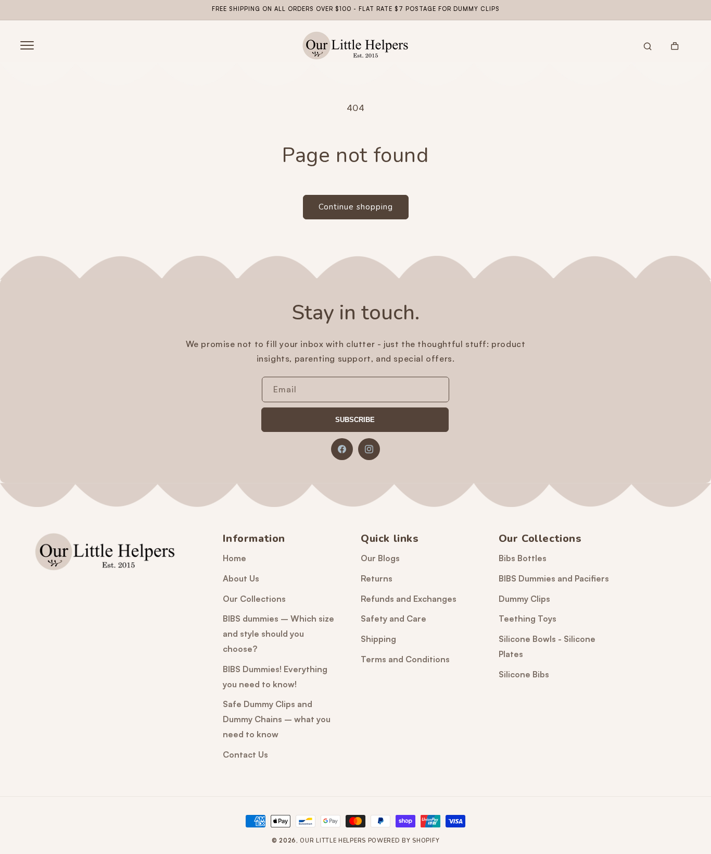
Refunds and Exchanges (408, 598)
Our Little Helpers (333, 841)
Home (234, 558)
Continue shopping (356, 207)
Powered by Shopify (404, 841)
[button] (27, 45)
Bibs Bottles (523, 558)
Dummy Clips (524, 598)
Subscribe (355, 420)
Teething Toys (527, 618)
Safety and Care (393, 618)
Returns (376, 578)
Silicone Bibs (524, 674)
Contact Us (245, 754)
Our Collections (254, 598)
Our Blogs (380, 558)
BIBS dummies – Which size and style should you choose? (278, 633)
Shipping (378, 639)
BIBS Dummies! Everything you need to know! (275, 676)
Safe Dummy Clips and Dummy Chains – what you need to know (277, 719)
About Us (241, 578)
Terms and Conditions (405, 659)
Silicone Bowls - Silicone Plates (547, 646)
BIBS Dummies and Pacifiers (554, 578)
